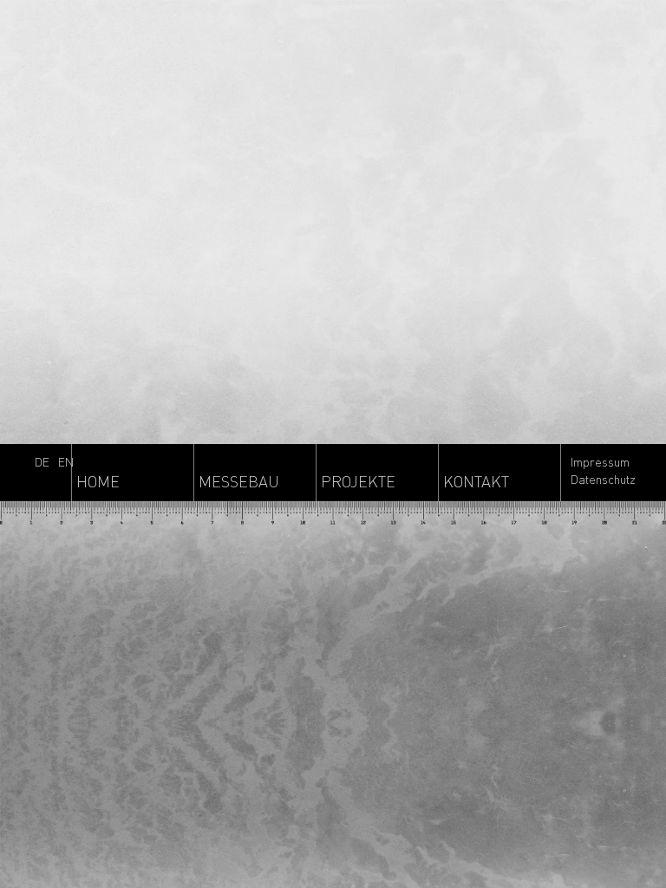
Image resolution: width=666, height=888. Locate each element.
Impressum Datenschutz (603, 470)
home (98, 481)
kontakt (476, 481)
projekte (358, 481)
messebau (239, 481)
